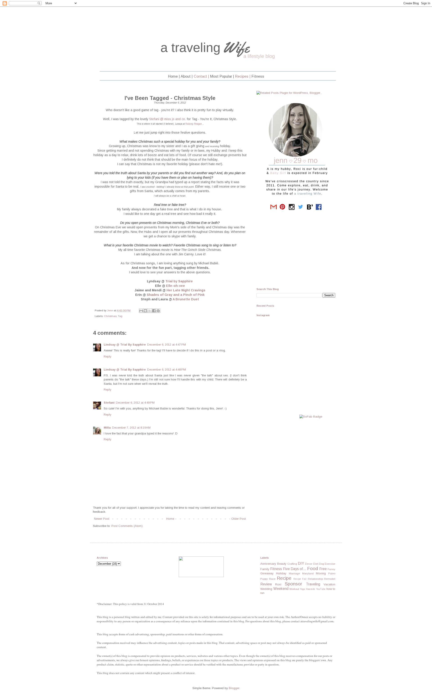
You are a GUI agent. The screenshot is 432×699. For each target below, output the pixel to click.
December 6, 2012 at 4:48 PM (166, 369)
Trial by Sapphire (179, 281)
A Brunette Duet (186, 299)
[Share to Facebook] (154, 310)
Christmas (110, 316)
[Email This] (141, 310)
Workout (294, 588)
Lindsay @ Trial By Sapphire (125, 344)
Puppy (264, 578)
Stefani (109, 402)
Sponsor (293, 583)
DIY (301, 563)
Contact (200, 76)
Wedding (266, 589)
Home (170, 518)
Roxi (278, 584)
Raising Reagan (193, 124)
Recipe (284, 578)
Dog (321, 563)
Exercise (330, 563)
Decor (308, 563)
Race (272, 578)
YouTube (321, 589)
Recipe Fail (299, 579)
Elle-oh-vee (175, 286)
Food (312, 568)
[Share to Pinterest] (158, 310)
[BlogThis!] (145, 310)
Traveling (313, 584)
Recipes (241, 76)
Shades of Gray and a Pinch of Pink (176, 295)
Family (264, 569)
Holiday (281, 573)
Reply (107, 356)
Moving (321, 573)
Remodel (329, 578)
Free (323, 569)
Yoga (302, 589)
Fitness (276, 569)
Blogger (234, 688)
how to (330, 589)
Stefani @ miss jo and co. (167, 119)
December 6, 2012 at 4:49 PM (135, 402)
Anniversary (268, 563)
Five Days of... (294, 569)
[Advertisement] (216, 24)
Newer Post (101, 518)
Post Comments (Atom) (127, 526)
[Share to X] (149, 310)
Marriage (294, 573)
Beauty (281, 563)
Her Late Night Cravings (185, 290)
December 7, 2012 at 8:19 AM (131, 427)
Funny (331, 569)
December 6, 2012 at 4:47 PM (166, 344)
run (262, 593)
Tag (120, 316)
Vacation (329, 584)
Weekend (280, 589)
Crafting (292, 563)
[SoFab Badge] (310, 416)
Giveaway (267, 573)
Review (266, 584)
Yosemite (310, 589)
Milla (107, 427)
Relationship (315, 578)
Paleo (331, 573)
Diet (315, 563)
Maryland (308, 573)
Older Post (238, 518)
